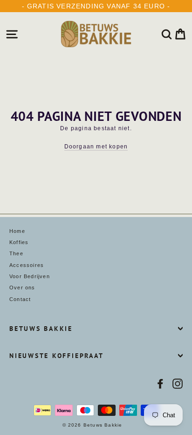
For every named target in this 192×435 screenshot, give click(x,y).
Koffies (18, 242)
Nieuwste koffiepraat (56, 355)
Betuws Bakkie (41, 328)
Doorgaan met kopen (96, 146)
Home (17, 231)
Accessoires (26, 265)
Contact (20, 299)
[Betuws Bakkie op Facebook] (160, 384)
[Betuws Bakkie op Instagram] (177, 384)
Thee (16, 253)
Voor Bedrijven (29, 276)
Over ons (22, 287)
